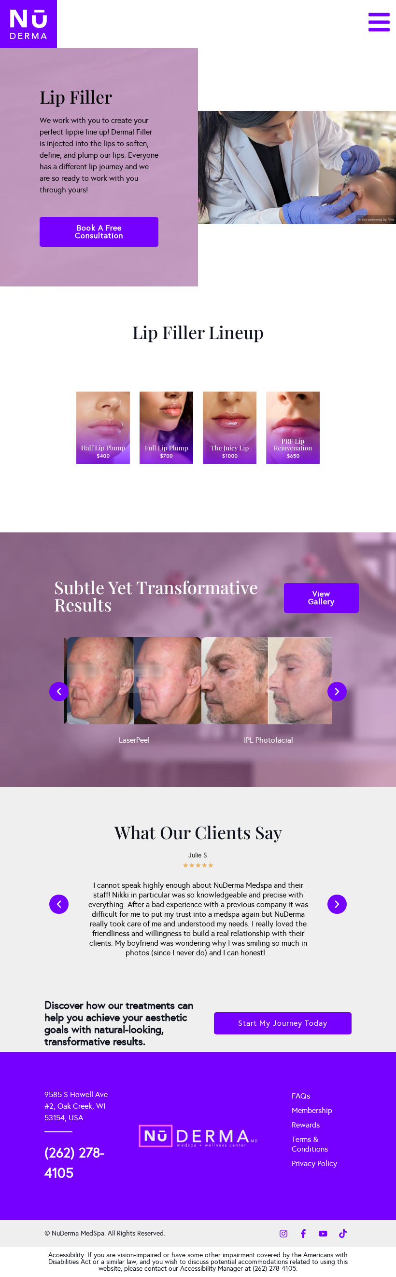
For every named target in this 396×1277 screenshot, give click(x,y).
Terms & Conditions (310, 1144)
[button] (59, 691)
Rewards (306, 1124)
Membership (312, 1110)
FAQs (301, 1095)
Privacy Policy (314, 1163)
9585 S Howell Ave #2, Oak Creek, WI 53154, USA (76, 1106)
